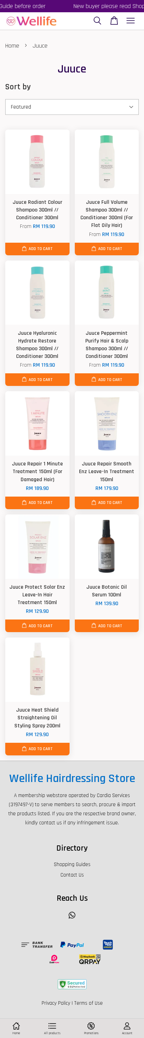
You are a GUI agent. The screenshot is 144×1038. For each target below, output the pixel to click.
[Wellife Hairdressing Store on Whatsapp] (72, 918)
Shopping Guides (72, 864)
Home (12, 46)
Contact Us (72, 875)
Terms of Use (88, 1003)
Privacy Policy (56, 1003)
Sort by (18, 87)
